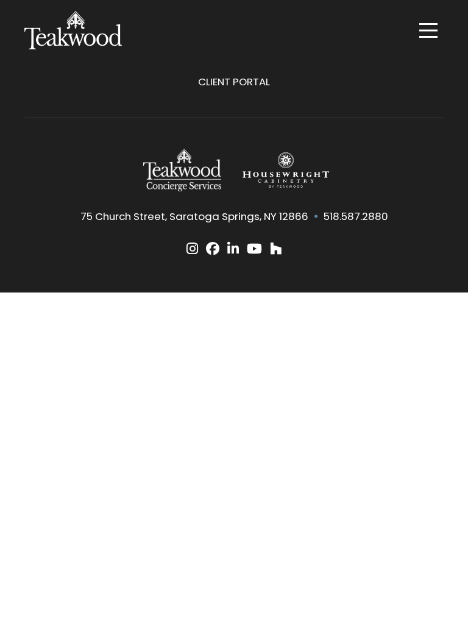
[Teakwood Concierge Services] (182, 170)
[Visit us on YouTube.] (254, 249)
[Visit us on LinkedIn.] (233, 249)
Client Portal (234, 82)
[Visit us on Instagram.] (192, 249)
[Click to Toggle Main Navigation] (428, 30)
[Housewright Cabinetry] (286, 170)
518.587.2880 (356, 217)
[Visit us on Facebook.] (212, 249)
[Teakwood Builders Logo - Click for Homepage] (73, 30)
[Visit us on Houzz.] (276, 249)
